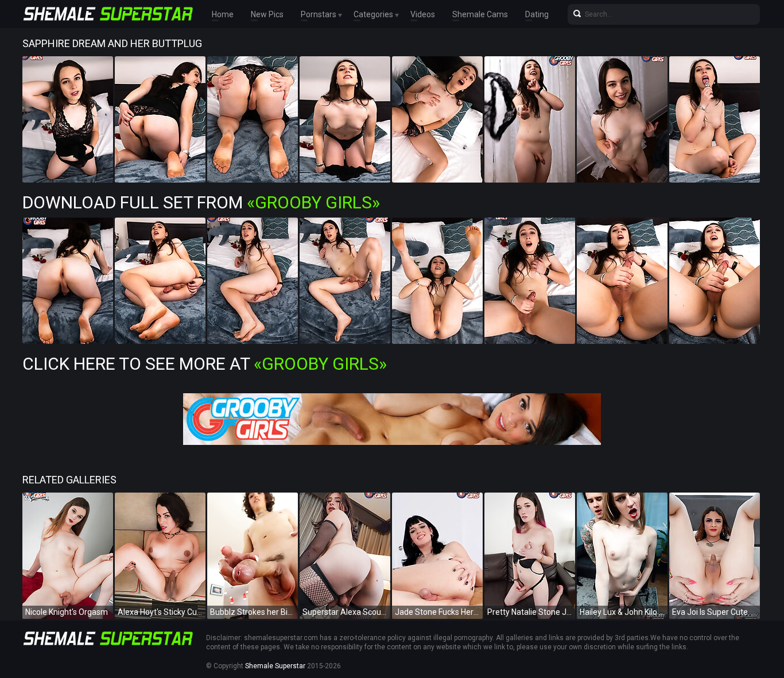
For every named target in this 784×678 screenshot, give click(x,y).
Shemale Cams (480, 14)
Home (223, 14)
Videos (422, 14)
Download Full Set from (201, 202)
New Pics (267, 14)
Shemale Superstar (275, 666)
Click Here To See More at (204, 364)
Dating (537, 14)
